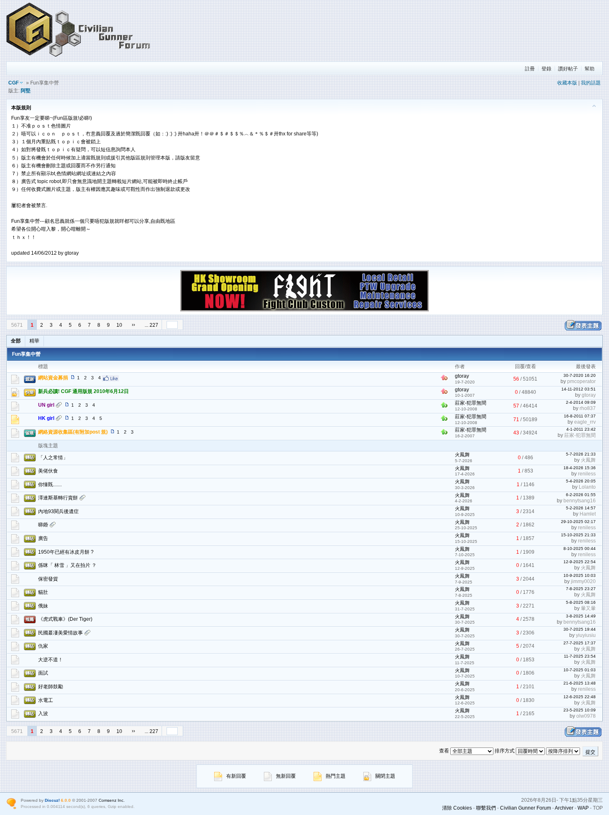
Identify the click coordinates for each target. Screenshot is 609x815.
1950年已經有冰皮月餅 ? (66, 552)
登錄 (546, 69)
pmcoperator (581, 381)
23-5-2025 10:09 (579, 710)
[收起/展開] (594, 106)
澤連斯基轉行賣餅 (58, 498)
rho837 (588, 408)
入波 (43, 713)
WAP (583, 808)
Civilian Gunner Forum (525, 808)
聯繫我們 (486, 808)
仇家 (43, 646)
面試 (43, 673)
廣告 (43, 538)
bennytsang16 (579, 501)
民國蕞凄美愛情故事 (60, 633)
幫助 (589, 69)
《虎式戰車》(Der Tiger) (65, 619)
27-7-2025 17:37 (579, 643)
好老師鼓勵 (50, 687)
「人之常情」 (53, 458)
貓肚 (43, 592)
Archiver (564, 808)
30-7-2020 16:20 (579, 375)
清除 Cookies (457, 808)
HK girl (46, 418)
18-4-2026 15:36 (579, 467)
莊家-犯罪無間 (470, 403)
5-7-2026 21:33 (581, 454)
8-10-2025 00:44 (579, 548)
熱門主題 (336, 776)
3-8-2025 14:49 (581, 616)
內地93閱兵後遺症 (58, 511)
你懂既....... (50, 484)
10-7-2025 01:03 (579, 670)
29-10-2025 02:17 (578, 521)
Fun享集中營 (26, 354)
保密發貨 (48, 579)
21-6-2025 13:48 (579, 683)
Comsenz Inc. (112, 800)
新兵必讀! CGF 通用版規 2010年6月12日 (83, 391)
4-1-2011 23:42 (581, 429)
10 (119, 325)
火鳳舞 (462, 455)
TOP (598, 808)
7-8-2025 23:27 (581, 588)
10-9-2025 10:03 (579, 575)
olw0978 (586, 716)
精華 (34, 341)
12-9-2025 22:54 (579, 561)
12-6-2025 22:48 (579, 696)
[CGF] (78, 57)
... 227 (151, 325)
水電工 (45, 700)
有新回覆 (236, 776)
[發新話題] (583, 330)
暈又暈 (588, 608)
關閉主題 (385, 776)
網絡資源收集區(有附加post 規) (73, 432)
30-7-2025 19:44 (579, 629)
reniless (587, 474)
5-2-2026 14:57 (581, 508)
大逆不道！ (50, 660)
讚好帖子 (568, 69)
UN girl (46, 405)
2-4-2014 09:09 (581, 402)
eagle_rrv (585, 422)
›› (133, 325)
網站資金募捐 (53, 378)
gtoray (462, 376)
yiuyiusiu (586, 635)
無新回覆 (286, 776)
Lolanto (587, 487)
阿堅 (26, 91)
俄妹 (43, 606)
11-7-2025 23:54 (580, 656)
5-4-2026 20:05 (581, 481)
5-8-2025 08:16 (581, 602)
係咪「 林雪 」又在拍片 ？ (67, 565)
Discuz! (52, 800)
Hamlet (588, 514)
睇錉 (43, 525)
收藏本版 (567, 83)
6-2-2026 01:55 (581, 494)
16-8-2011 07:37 (580, 416)
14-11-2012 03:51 (578, 389)
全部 (16, 341)
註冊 (530, 69)
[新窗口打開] (15, 382)
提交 (590, 752)
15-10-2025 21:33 (578, 535)
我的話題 (591, 83)
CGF (13, 83)
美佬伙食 (48, 471)
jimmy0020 (583, 581)
